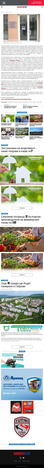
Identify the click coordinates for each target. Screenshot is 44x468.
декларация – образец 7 (14, 60)
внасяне (15, 102)
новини (34, 102)
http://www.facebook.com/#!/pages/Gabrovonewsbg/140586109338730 (16, 99)
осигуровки (39, 102)
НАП (31, 102)
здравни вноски (26, 102)
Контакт (28, 461)
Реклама (23, 461)
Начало (15, 461)
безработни (10, 102)
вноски (20, 102)
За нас (20, 461)
